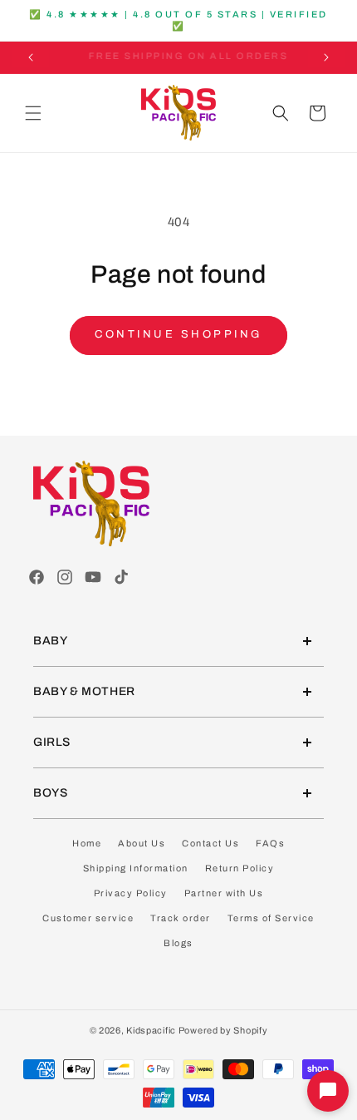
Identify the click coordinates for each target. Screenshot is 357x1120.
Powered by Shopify (223, 1030)
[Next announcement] (326, 57)
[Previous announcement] (30, 57)
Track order (180, 918)
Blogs (178, 943)
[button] (33, 113)
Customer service (88, 918)
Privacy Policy (131, 893)
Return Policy (240, 868)
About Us (141, 843)
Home (86, 843)
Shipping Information (135, 868)
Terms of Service (271, 918)
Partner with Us (224, 893)
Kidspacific (151, 1030)
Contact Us (210, 843)
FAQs (270, 843)
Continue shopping (178, 334)
